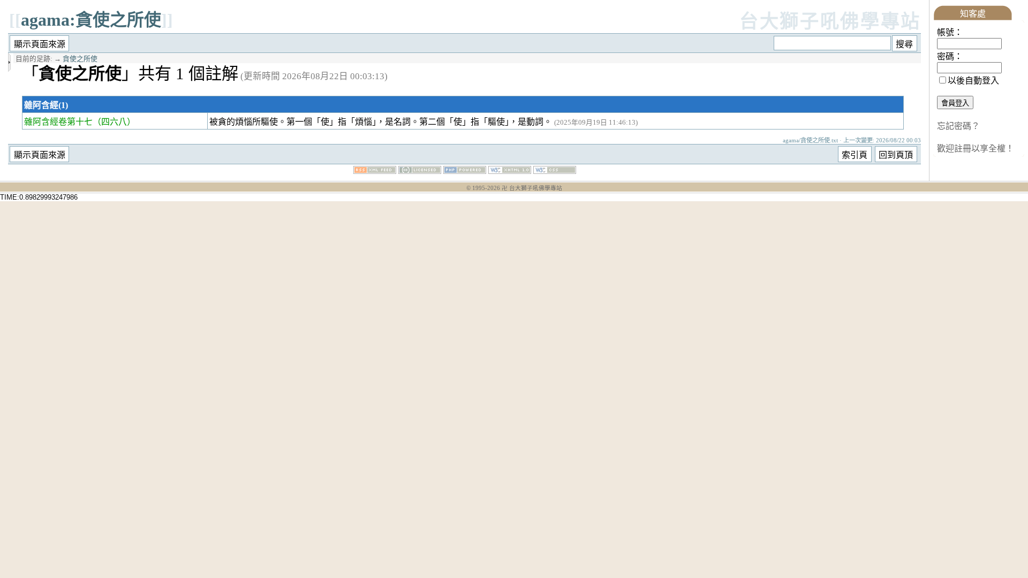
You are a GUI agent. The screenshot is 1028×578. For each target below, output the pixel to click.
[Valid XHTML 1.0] (509, 171)
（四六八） (114, 121)
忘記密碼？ (958, 126)
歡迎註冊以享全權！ (975, 148)
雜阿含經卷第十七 (58, 121)
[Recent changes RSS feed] (374, 171)
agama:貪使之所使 (91, 19)
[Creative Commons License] (419, 171)
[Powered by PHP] (464, 171)
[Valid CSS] (554, 171)
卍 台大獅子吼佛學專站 (532, 188)
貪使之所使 (80, 59)
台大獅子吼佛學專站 (830, 21)
